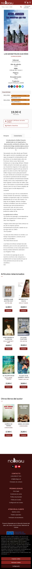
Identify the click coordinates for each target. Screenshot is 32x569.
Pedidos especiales (16, 515)
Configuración (16, 566)
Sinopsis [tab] (6, 136)
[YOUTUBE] (19, 466)
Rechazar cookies (16, 562)
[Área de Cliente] (27, 2)
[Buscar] (21, 7)
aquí (9, 554)
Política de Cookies (16, 500)
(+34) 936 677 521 (16, 476)
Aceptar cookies (16, 559)
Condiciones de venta (16, 494)
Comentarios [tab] (18, 136)
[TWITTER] (13, 466)
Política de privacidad (16, 497)
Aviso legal (16, 491)
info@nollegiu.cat (16, 479)
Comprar (8, 310)
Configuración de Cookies (16, 502)
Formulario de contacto (16, 482)
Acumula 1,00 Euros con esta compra (16, 121)
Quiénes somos (16, 512)
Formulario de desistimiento (16, 517)
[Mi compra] (25, 2)
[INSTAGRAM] (16, 466)
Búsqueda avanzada (27, 7)
